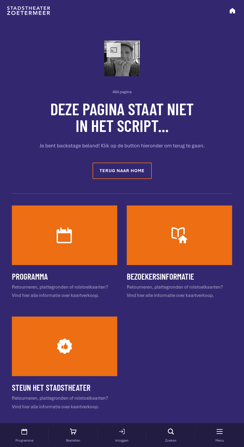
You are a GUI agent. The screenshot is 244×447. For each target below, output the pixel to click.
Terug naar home (122, 170)
